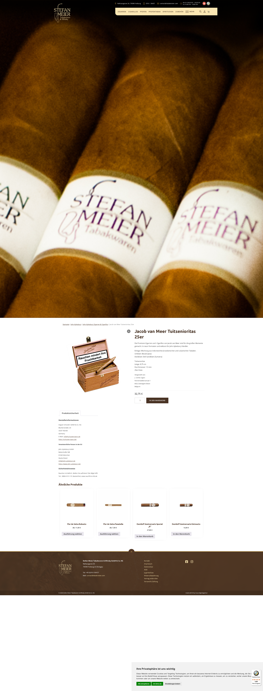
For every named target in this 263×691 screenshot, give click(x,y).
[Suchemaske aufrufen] (200, 11)
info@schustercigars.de (72, 437)
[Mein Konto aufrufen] (205, 11)
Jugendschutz (149, 573)
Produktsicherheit (70, 413)
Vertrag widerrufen (151, 578)
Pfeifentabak (155, 12)
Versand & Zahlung (151, 581)
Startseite (66, 324)
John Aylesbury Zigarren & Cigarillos (95, 324)
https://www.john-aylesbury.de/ (70, 464)
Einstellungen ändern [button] (172, 684)
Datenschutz (148, 567)
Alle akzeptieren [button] (143, 684)
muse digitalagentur (201, 593)
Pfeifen (143, 12)
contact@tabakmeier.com (96, 575)
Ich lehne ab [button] (157, 684)
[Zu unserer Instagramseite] (192, 562)
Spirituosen (168, 12)
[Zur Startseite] (62, 22)
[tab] (70, 413)
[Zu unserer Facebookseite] (186, 562)
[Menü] (259, 671)
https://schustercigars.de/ (68, 439)
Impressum (148, 564)
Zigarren (122, 12)
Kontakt (147, 561)
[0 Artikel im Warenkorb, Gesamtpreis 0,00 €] (209, 11)
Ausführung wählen (73, 534)
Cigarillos (133, 12)
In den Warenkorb (157, 400)
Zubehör (179, 12)
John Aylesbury (76, 324)
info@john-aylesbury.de (67, 461)
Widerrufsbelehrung (151, 576)
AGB (145, 570)
